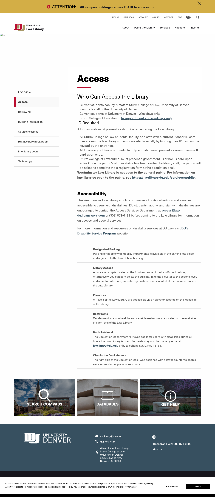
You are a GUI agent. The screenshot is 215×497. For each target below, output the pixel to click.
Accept (198, 487)
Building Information (30, 121)
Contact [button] (168, 17)
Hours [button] (115, 17)
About (125, 27)
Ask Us (157, 449)
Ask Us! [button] (156, 17)
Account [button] (143, 17)
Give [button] (180, 17)
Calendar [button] (129, 17)
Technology (25, 161)
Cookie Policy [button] (67, 487)
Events (195, 27)
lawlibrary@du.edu (105, 345)
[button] (189, 17)
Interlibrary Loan (28, 151)
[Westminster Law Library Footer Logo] (47, 438)
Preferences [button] (131, 487)
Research (180, 27)
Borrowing (24, 112)
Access (23, 102)
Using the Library (144, 27)
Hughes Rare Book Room (33, 141)
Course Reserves (28, 131)
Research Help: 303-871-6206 (172, 444)
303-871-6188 (107, 442)
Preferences (172, 487)
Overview (24, 92)
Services (164, 27)
